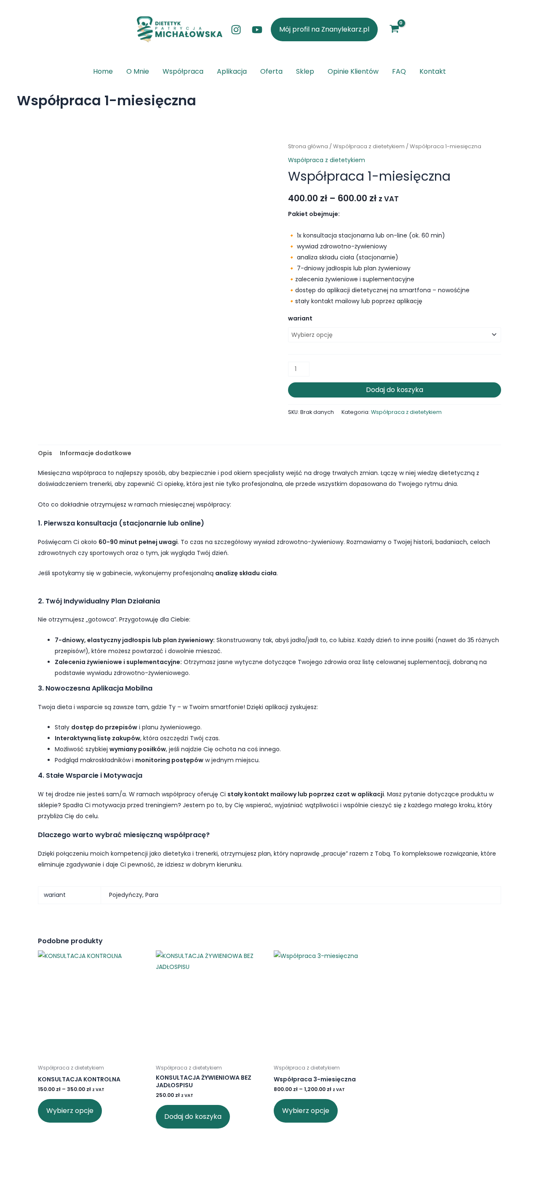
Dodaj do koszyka (394, 390)
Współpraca (183, 71)
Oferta (271, 71)
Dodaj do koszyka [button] (192, 1116)
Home (103, 71)
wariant (300, 318)
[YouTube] (257, 29)
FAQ (399, 71)
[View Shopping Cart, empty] (394, 29)
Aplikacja (232, 71)
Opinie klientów (353, 71)
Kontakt (432, 71)
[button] (324, 29)
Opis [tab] (45, 453)
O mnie (137, 71)
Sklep (305, 71)
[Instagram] (236, 29)
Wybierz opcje (69, 1110)
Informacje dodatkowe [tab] (95, 453)
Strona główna (308, 146)
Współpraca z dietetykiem (369, 146)
